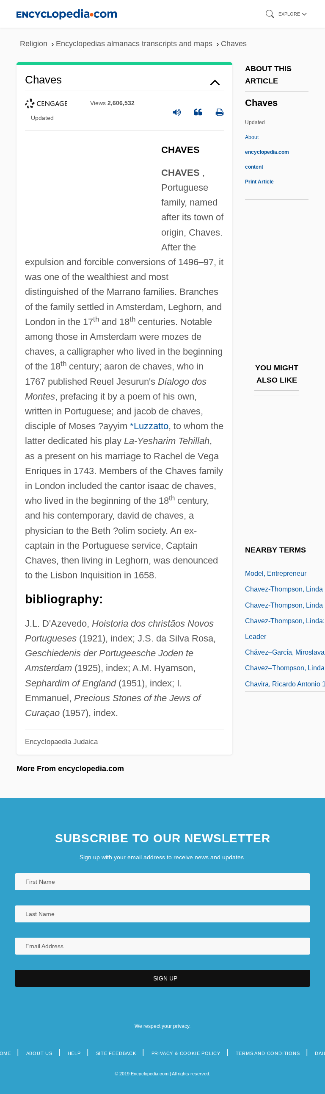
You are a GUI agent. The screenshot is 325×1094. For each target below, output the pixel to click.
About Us (39, 1053)
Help (74, 1053)
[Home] (67, 13)
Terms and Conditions (268, 1053)
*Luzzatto (149, 426)
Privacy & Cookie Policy (185, 1053)
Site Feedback (116, 1053)
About (267, 152)
